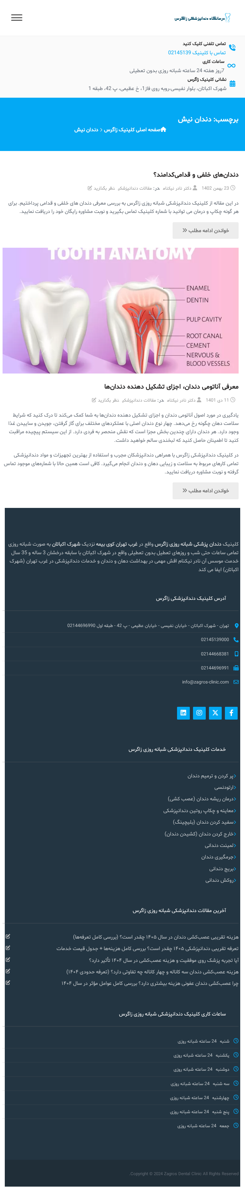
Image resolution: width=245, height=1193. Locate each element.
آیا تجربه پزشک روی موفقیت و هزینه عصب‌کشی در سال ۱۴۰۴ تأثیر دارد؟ (164, 960)
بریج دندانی (221, 868)
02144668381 (215, 653)
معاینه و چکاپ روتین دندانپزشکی (198, 810)
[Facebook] (231, 713)
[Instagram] (199, 713)
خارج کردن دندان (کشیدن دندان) (199, 834)
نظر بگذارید (104, 188)
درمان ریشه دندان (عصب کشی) (201, 799)
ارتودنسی (224, 787)
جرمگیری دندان (217, 857)
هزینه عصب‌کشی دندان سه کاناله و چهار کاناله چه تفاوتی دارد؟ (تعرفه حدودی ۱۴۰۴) (152, 972)
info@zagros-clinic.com (205, 681)
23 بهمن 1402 (215, 188)
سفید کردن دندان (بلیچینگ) (203, 822)
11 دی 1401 (217, 400)
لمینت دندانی (219, 845)
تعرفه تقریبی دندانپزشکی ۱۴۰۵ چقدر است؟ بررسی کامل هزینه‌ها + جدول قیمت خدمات (147, 948)
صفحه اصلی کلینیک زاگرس (132, 129)
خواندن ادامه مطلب (208, 230)
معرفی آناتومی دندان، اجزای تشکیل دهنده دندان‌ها (171, 386)
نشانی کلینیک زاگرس (207, 79)
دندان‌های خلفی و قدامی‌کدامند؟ (196, 174)
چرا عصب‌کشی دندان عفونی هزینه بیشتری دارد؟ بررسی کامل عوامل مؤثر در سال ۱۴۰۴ (150, 983)
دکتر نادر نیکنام (177, 188)
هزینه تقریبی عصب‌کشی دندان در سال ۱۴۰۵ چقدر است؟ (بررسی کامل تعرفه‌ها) (156, 937)
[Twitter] (215, 713)
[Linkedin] (183, 713)
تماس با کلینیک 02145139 (197, 52)
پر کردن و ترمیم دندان (211, 776)
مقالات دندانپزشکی (135, 188)
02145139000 (215, 639)
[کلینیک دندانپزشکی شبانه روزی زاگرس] (202, 17)
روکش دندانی (219, 880)
